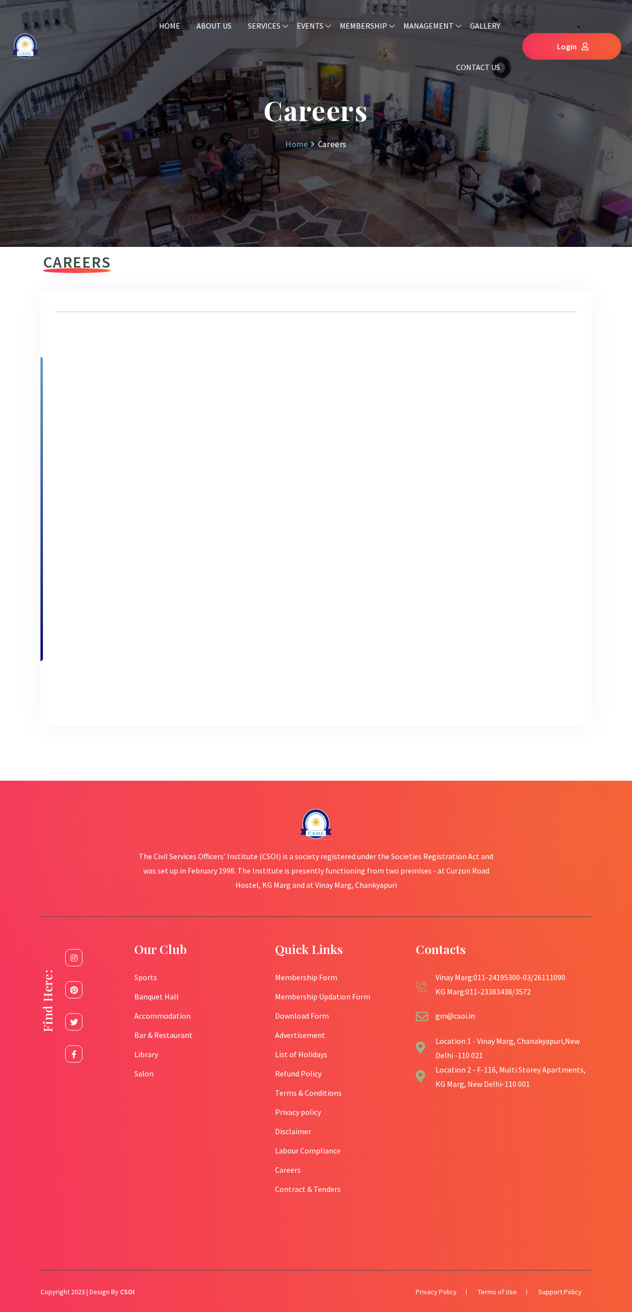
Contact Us (478, 67)
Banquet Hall (156, 996)
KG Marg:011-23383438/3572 (483, 991)
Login (567, 46)
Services (264, 26)
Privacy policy (298, 1112)
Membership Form (306, 977)
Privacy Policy (436, 1291)
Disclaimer (293, 1131)
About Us (214, 26)
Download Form (302, 1016)
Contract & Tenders (308, 1189)
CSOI (127, 1291)
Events (310, 26)
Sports (145, 977)
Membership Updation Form (322, 996)
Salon (144, 1073)
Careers (288, 1170)
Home (169, 26)
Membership (363, 26)
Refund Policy (298, 1073)
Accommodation (162, 1016)
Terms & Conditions (308, 1093)
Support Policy (560, 1291)
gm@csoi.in (455, 1016)
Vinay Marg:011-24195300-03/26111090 (500, 977)
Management (428, 26)
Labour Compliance (308, 1150)
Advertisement (300, 1035)
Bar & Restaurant (163, 1035)
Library (146, 1054)
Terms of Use (497, 1291)
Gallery (485, 26)
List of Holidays (301, 1054)
